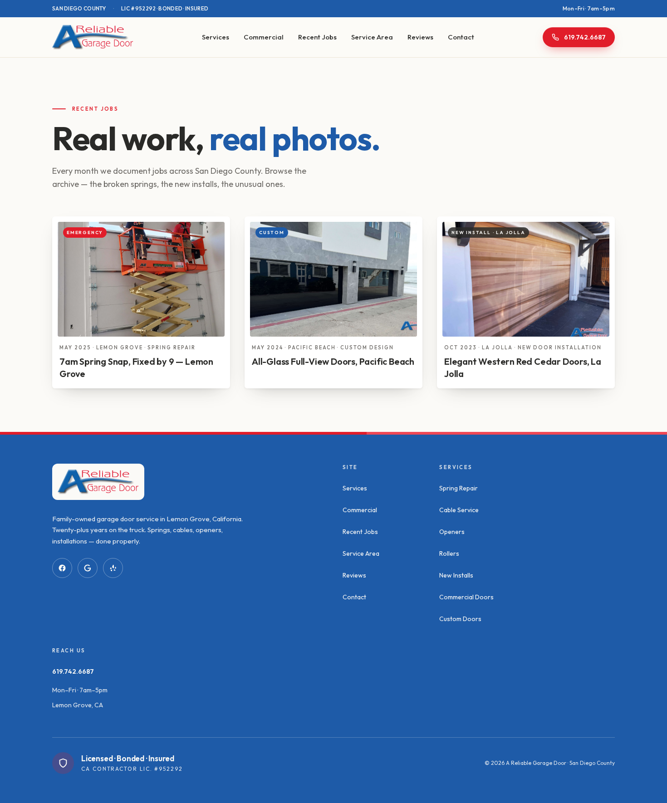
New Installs (456, 575)
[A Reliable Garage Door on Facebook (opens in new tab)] (62, 568)
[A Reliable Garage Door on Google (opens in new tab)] (88, 568)
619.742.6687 (73, 671)
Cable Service (459, 510)
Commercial (264, 37)
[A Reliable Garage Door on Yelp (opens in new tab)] (113, 568)
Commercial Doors (466, 597)
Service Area (372, 37)
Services (215, 37)
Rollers (449, 553)
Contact (461, 37)
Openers (452, 532)
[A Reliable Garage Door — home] (92, 37)
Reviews (420, 37)
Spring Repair (458, 488)
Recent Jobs (317, 37)
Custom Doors (460, 619)
